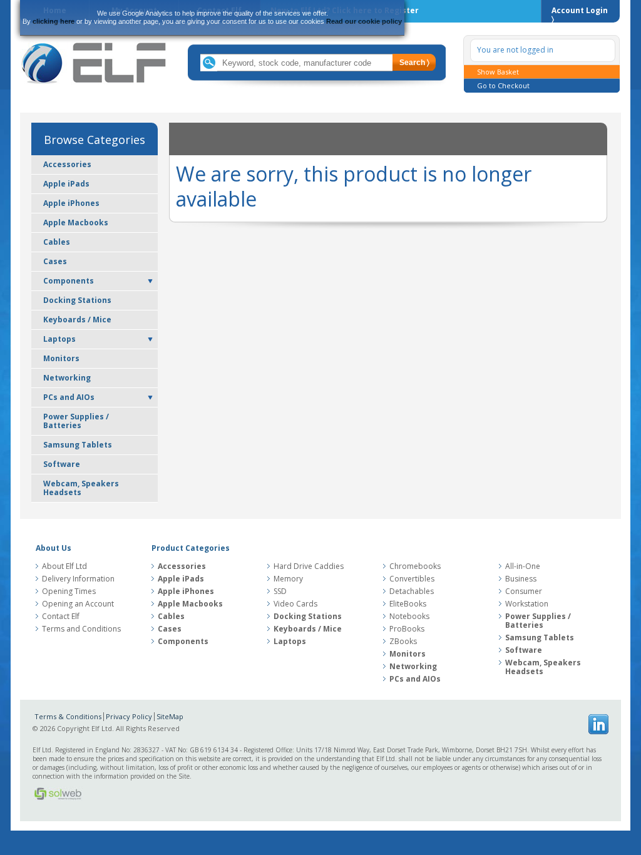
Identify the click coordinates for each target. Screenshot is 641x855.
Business (520, 579)
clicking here (53, 21)
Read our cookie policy (364, 21)
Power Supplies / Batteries (76, 421)
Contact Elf (60, 616)
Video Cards (295, 604)
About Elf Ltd (64, 566)
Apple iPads (66, 183)
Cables (56, 242)
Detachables (411, 591)
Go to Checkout (503, 85)
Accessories (67, 164)
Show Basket (498, 71)
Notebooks (409, 616)
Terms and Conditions (81, 629)
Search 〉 (414, 62)
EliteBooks (407, 604)
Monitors (61, 358)
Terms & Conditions (67, 716)
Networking (67, 377)
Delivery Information (78, 579)
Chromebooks (415, 566)
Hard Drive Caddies (309, 566)
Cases (55, 261)
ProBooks (406, 629)
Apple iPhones (71, 203)
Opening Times (69, 591)
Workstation (526, 604)
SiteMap (169, 716)
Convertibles (411, 579)
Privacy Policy (129, 716)
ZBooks (403, 641)
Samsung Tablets (77, 444)
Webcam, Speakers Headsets (81, 488)
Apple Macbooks (75, 222)
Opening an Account (78, 604)
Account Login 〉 (579, 14)
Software (61, 464)
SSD (280, 591)
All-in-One (522, 566)
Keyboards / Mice (77, 319)
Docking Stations (77, 300)
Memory (288, 579)
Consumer (523, 591)
